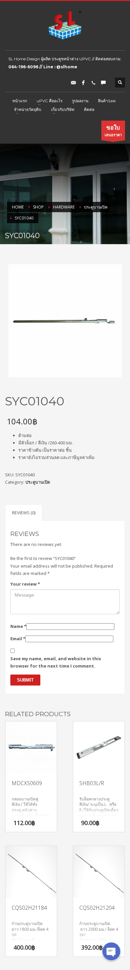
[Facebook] (83, 83)
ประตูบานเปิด (37, 482)
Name (18, 626)
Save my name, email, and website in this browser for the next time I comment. (55, 662)
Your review (25, 584)
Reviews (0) (23, 513)
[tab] (23, 512)
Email (17, 639)
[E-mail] (73, 83)
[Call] (93, 83)
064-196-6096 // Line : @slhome (42, 66)
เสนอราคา (113, 130)
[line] (103, 83)
